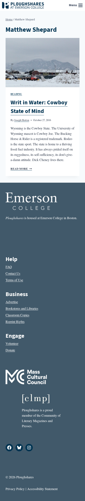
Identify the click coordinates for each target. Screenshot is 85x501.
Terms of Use (14, 280)
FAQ (9, 267)
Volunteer (12, 343)
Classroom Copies (17, 315)
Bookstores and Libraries (22, 308)
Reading (16, 94)
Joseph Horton (21, 120)
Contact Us (13, 273)
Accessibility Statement (42, 489)
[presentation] (42, 62)
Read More (21, 169)
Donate (10, 350)
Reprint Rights (15, 321)
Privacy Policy (15, 489)
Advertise (12, 302)
